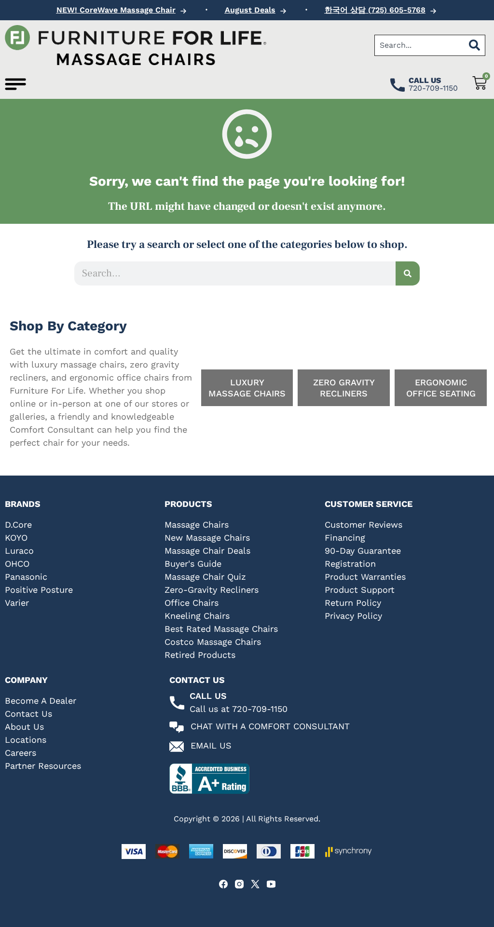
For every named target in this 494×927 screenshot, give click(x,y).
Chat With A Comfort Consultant (270, 726)
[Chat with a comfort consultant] (176, 727)
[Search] (474, 45)
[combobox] (419, 45)
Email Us (211, 745)
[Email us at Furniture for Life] (176, 746)
